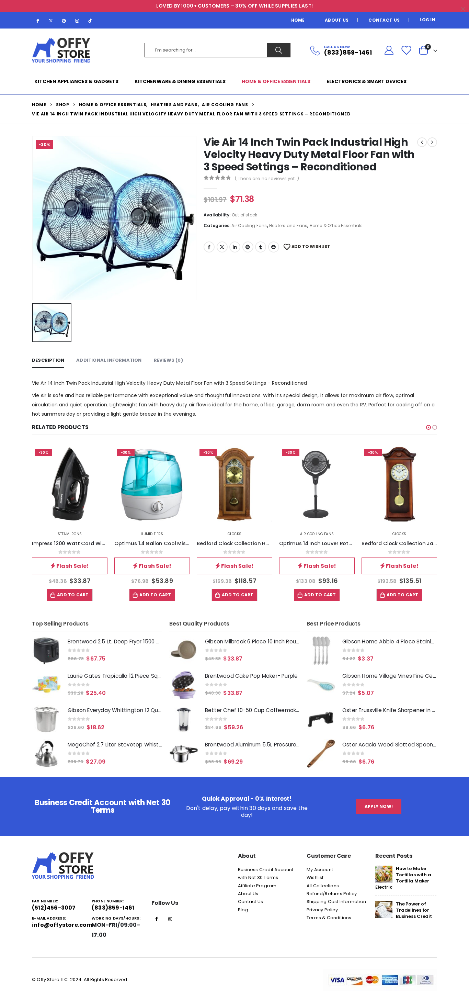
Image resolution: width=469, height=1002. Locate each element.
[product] (46, 650)
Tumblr (260, 246)
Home (298, 20)
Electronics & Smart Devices (367, 81)
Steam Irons (70, 534)
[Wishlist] (406, 50)
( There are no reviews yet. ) (267, 178)
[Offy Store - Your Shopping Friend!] (61, 50)
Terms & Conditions (329, 917)
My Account (320, 869)
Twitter (222, 246)
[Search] (278, 50)
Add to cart (73, 595)
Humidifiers (152, 534)
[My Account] (389, 50)
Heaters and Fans (288, 225)
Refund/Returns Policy (332, 893)
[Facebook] (38, 20)
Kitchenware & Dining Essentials (180, 81)
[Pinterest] (64, 20)
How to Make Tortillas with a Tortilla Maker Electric (403, 877)
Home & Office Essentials (276, 81)
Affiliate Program (257, 885)
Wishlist (315, 877)
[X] (51, 20)
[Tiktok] (90, 20)
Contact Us (384, 20)
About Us (336, 20)
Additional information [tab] (108, 360)
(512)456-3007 (54, 908)
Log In (427, 20)
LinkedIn (234, 246)
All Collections (323, 885)
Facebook (209, 246)
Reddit (273, 246)
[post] (383, 873)
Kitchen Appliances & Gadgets (76, 81)
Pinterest (247, 246)
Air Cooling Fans (249, 225)
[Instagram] (77, 20)
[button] (428, 427)
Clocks (234, 534)
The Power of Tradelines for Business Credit (414, 910)
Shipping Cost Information (336, 901)
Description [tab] (48, 360)
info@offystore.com (62, 925)
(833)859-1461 (113, 908)
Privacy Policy (322, 910)
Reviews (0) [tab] (168, 360)
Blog (243, 910)
